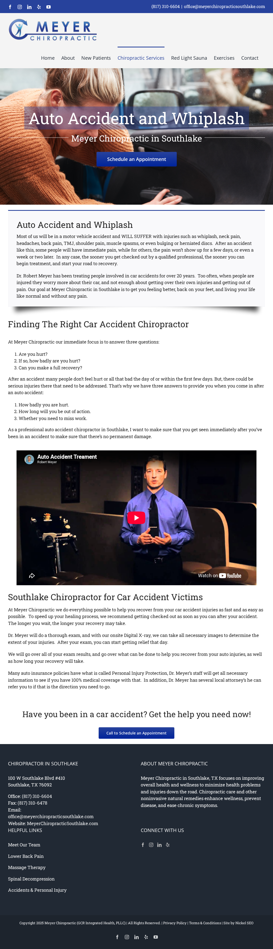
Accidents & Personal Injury (37, 890)
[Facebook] (143, 845)
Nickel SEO (244, 922)
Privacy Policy (175, 922)
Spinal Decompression (31, 879)
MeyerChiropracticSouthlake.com (62, 823)
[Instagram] (151, 845)
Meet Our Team (24, 845)
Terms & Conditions (205, 922)
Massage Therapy (27, 867)
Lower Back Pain (26, 856)
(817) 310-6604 (165, 6)
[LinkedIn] (159, 845)
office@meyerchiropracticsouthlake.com (224, 6)
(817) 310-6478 (32, 803)
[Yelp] (168, 845)
